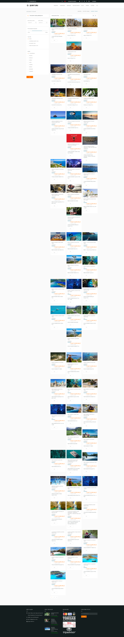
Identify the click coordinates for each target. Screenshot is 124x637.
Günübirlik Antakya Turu (57, 74)
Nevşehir (31, 69)
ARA (30, 77)
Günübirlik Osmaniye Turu (57, 98)
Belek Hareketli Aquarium (89, 266)
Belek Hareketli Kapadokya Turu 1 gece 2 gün (57, 195)
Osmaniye (31, 71)
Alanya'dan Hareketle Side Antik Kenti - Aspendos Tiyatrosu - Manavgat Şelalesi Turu (74, 513)
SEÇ (54, 40)
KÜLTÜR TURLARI (86, 11)
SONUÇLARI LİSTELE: (55, 15)
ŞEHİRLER (69, 5)
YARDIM (87, 5)
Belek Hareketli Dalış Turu (73, 242)
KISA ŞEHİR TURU (32, 43)
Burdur (30, 57)
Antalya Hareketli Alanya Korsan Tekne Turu (57, 122)
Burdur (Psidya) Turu (72, 28)
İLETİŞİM (92, 5)
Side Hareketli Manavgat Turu (90, 462)
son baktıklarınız (72, 1)
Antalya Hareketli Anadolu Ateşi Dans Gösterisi (74, 145)
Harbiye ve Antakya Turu (89, 98)
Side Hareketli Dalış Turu (57, 459)
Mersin (30, 66)
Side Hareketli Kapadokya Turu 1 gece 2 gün (57, 390)
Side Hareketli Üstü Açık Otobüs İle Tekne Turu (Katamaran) (73, 460)
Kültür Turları (76, 5)
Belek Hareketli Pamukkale (73, 194)
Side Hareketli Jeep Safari (73, 437)
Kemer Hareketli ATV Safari (57, 362)
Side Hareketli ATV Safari (89, 439)
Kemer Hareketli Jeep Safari (74, 315)
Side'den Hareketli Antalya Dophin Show (57, 487)
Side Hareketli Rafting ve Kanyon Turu (89, 415)
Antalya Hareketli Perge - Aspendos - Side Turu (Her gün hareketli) (90, 147)
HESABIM (94, 1)
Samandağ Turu (87, 74)
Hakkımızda (62, 5)
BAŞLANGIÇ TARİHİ (31, 20)
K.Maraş (30, 64)
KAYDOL (83, 616)
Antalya (30, 55)
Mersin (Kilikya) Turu (72, 51)
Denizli (30, 60)
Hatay (30, 62)
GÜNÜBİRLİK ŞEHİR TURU (33, 41)
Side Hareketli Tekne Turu (73, 414)
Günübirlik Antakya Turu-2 (73, 98)
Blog (82, 5)
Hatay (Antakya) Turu (88, 28)
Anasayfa (56, 5)
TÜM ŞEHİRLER (32, 53)
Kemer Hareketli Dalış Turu (89, 362)
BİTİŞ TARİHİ (40, 20)
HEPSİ (30, 38)
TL (62, 1)
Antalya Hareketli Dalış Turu (74, 121)
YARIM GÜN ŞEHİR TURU (33, 45)
